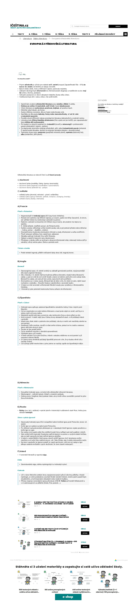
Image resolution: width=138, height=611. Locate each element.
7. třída (46, 34)
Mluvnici (101, 106)
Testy (21, 34)
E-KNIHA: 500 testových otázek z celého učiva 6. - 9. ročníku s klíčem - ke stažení (54, 503)
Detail (85, 506)
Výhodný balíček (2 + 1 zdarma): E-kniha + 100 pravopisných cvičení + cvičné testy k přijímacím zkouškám (55, 543)
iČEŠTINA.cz (25, 26)
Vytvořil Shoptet (122, 560)
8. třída (59, 34)
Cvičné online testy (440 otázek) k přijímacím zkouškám (51, 529)
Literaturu (101, 109)
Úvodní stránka (12, 34)
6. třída (33, 34)
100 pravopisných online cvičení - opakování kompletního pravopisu (51, 516)
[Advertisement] (69, 10)
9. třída (73, 34)
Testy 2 (86, 34)
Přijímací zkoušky (105, 34)
